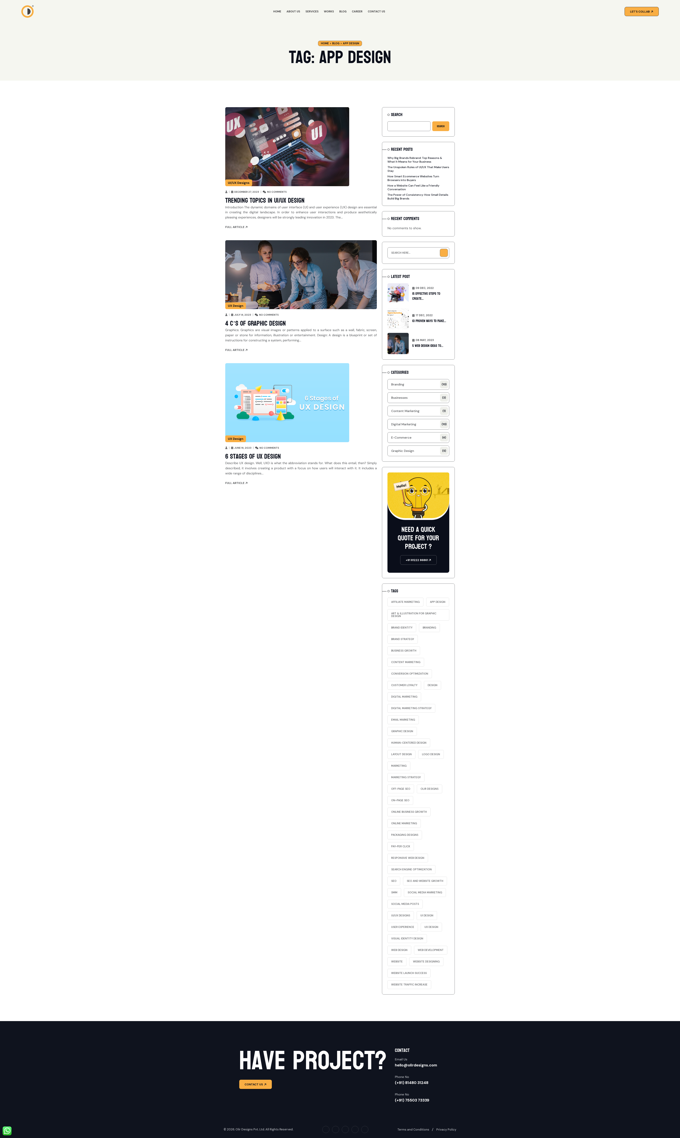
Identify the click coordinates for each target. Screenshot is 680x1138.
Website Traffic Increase (409, 984)
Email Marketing (403, 720)
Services (312, 11)
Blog (343, 11)
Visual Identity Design (407, 938)
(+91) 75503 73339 (412, 1100)
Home (277, 11)
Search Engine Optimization (411, 869)
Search (396, 115)
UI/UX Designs (239, 183)
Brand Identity (401, 627)
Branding (419, 384)
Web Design (399, 950)
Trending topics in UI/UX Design (265, 201)
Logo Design (431, 754)
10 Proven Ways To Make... (429, 321)
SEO (393, 881)
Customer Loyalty (404, 685)
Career (357, 11)
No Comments (277, 192)
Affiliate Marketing (405, 602)
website (397, 961)
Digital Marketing (419, 424)
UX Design (235, 306)
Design (432, 685)
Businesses (418, 398)
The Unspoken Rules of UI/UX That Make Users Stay (418, 169)
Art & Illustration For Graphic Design (413, 615)
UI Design (426, 915)
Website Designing (426, 961)
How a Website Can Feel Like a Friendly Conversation (413, 187)
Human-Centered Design (408, 743)
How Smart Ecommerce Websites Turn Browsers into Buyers (413, 178)
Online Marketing (404, 823)
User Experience (402, 927)
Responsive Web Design (407, 858)
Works (329, 11)
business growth (403, 650)
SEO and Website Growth (425, 881)
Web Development (431, 950)
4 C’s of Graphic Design (255, 323)
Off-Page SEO (400, 789)
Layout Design (401, 754)
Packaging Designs (404, 835)
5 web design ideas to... (427, 346)
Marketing (399, 766)
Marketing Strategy (406, 777)
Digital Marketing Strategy (411, 708)
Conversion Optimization (409, 673)
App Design (437, 602)
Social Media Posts (405, 904)
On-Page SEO (400, 800)
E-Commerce (418, 437)
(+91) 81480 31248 (411, 1082)
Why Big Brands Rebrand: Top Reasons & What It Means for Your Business (414, 160)
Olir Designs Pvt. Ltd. (250, 1129)
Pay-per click (400, 846)
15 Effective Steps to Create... (426, 296)
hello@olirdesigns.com (416, 1065)
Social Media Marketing (425, 892)
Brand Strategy (402, 639)
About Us (293, 11)
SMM (394, 892)
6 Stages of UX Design (253, 456)
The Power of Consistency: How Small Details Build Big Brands (417, 196)
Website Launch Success (409, 973)
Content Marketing (418, 411)
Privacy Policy (446, 1129)
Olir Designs (429, 789)
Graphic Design (418, 451)
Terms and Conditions (413, 1129)
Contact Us (376, 11)
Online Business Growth (409, 812)
